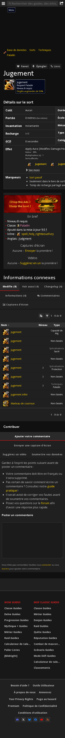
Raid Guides (11, 638)
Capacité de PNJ (57, 332)
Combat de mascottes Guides (48, 644)
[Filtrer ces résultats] (47, 315)
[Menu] (3, 3)
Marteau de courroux (22, 403)
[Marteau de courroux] (6, 403)
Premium (13, 706)
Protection (57, 369)
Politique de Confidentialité (40, 706)
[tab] (9, 286)
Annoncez (45, 692)
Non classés (57, 340)
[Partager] (61, 3)
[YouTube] (41, 719)
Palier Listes (12, 650)
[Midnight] (10, 655)
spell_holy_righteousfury (37, 234)
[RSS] (47, 719)
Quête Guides (42, 632)
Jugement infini (19, 394)
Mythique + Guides (16, 626)
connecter (46, 564)
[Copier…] (41, 315)
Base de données (17, 50)
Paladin (11, 55)
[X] (23, 719)
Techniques (44, 50)
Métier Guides (13, 632)
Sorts (32, 50)
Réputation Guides (45, 638)
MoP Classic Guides (46, 602)
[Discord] (17, 719)
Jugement (16, 332)
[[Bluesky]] (29, 719)
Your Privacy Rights (21, 699)
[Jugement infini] (6, 394)
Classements (42, 667)
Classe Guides (13, 608)
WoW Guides (12, 602)
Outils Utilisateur (43, 685)
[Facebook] (35, 719)
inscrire (5, 568)
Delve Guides (12, 614)
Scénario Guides (44, 650)
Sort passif (35, 177)
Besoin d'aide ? (20, 685)
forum (45, 503)
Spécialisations (56, 348)
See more (34, 170)
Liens (57, 66)
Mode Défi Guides (45, 655)
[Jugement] (6, 332)
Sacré (56, 351)
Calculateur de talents (18, 644)
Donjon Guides (43, 620)
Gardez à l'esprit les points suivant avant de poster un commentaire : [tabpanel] (32, 515)
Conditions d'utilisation (32, 712)
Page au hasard (46, 699)
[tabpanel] (32, 365)
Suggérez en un (30, 263)
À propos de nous (25, 692)
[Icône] (9, 84)
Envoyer (30, 251)
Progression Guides (16, 620)
